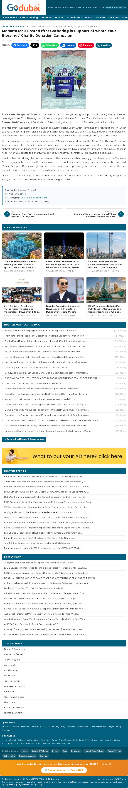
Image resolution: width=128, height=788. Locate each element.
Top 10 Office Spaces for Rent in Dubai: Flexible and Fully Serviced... (38, 543)
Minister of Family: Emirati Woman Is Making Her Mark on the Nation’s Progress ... (44, 629)
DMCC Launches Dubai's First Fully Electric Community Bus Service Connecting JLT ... (46, 492)
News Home (10, 17)
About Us (6, 726)
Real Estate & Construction (23, 26)
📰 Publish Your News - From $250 (64, 770)
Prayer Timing (114, 726)
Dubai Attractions (98, 726)
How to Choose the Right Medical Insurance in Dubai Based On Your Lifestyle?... (45, 357)
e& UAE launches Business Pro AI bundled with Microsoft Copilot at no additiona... (45, 346)
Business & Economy (14, 686)
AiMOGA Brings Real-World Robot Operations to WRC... (31, 624)
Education (98, 7)
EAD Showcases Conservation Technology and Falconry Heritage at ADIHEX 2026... (45, 568)
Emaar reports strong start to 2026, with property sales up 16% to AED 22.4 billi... (43, 548)
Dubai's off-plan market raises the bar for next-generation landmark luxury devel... (45, 497)
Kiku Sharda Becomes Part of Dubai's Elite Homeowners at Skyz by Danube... (43, 533)
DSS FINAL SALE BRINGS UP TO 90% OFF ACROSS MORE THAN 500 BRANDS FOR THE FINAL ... (52, 378)
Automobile (10, 665)
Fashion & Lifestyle (13, 654)
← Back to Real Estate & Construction (24, 439)
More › (120, 471)
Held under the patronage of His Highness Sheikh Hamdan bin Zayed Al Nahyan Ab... (47, 362)
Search (100, 17)
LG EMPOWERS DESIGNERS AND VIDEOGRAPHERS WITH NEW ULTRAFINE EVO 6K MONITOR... (52, 420)
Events (80, 7)
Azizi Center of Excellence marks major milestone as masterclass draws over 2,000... (46, 482)
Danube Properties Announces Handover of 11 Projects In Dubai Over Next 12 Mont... (47, 410)
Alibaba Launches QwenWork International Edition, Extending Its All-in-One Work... (45, 619)
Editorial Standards (20, 726)
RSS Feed (113, 17)
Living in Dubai (9, 740)
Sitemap (6, 730)
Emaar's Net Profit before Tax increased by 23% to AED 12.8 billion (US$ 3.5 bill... (43, 476)
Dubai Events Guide (88, 740)
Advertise (71, 726)
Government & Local (14, 697)
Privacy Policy (58, 726)
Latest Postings (29, 17)
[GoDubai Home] (24, 7)
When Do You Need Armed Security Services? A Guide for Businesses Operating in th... (47, 517)
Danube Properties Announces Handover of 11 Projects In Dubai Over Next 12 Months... (47, 487)
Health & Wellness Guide (109, 740)
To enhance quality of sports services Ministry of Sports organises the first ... (42, 388)
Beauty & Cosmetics (14, 649)
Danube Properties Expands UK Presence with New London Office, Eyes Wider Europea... (49, 522)
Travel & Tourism (12, 681)
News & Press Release (94, 751)
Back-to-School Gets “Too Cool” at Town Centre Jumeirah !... (34, 588)
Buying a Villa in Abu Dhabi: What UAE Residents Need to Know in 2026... (40, 512)
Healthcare (10, 702)
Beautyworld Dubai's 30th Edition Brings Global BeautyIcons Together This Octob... (46, 373)
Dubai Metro (82, 726)
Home (50, 7)
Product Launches (53, 17)
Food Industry (11, 670)
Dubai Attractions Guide (28, 740)
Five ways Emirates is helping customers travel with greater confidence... (41, 330)
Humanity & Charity (13, 713)
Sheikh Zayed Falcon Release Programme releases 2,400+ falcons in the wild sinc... (46, 341)
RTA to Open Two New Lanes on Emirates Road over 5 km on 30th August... (41, 598)
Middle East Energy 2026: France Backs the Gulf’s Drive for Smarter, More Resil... (44, 603)
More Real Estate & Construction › (104, 227)
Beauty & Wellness (65, 7)
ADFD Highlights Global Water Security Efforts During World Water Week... (41, 614)
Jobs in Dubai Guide (61, 743)
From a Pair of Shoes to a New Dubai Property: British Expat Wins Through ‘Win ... (45, 336)
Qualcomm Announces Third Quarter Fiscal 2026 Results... (34, 383)
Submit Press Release (80, 17)
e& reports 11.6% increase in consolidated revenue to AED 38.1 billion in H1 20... (43, 399)
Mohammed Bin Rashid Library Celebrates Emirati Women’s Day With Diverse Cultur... (46, 583)
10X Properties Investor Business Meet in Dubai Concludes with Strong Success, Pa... (46, 507)
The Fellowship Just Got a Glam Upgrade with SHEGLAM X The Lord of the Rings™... (46, 404)
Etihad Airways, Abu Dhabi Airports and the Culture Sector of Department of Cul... (45, 593)
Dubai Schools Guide (68, 740)
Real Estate (10, 675)
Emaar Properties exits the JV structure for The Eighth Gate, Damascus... (40, 538)
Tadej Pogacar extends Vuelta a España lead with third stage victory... (39, 563)
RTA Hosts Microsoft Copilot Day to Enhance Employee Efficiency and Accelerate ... (46, 425)
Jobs (88, 7)
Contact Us (36, 726)
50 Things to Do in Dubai (13, 743)
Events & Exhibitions (14, 707)
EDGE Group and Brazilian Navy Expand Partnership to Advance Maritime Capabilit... (46, 573)
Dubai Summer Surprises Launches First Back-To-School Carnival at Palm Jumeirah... (47, 394)
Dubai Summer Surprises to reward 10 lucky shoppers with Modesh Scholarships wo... (48, 415)
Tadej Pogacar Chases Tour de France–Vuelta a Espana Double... (37, 367)
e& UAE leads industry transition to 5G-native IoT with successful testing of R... (43, 351)
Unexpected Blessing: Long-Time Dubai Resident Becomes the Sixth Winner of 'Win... (48, 431)
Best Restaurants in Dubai (38, 743)
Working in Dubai (49, 740)
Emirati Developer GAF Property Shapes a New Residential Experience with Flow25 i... (47, 528)
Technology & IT (12, 660)
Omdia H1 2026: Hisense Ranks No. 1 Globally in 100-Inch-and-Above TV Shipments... (45, 634)
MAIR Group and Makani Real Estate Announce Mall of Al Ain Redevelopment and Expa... (48, 502)
